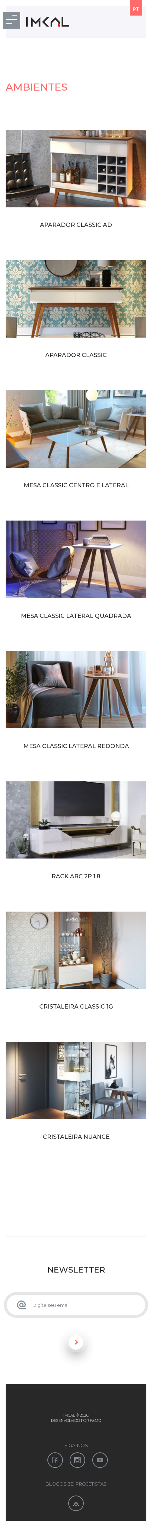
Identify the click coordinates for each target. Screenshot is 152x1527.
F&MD (95, 1420)
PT (136, 9)
